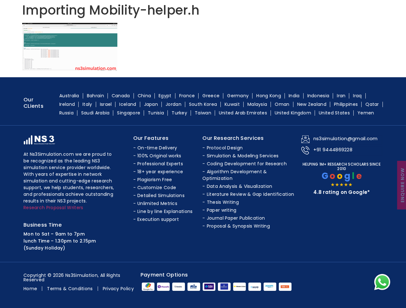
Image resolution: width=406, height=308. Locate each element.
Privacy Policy (118, 288)
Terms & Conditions (70, 288)
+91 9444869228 (332, 149)
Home (30, 288)
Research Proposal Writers (53, 207)
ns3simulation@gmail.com (345, 138)
